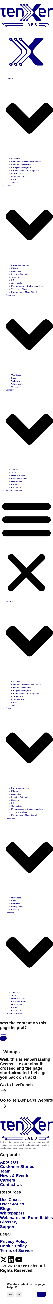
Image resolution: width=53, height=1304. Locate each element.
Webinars (15, 381)
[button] (26, 546)
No (19, 1294)
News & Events (18, 475)
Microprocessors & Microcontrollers (27, 286)
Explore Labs (17, 173)
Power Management (20, 265)
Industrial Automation (20, 274)
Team (13, 472)
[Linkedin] (11, 1259)
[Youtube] (18, 1259)
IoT (12, 280)
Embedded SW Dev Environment (26, 161)
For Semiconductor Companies (25, 170)
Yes (10, 1294)
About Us (15, 470)
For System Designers (21, 167)
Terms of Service (16, 1250)
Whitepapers (17, 384)
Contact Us (16, 487)
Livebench (15, 158)
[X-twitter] (3, 1259)
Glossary (15, 387)
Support (14, 182)
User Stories (16, 481)
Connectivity (16, 283)
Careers (15, 484)
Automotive (16, 271)
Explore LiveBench (14, 490)
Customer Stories (19, 478)
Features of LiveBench (21, 164)
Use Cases (16, 375)
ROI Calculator (17, 176)
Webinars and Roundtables (26, 1217)
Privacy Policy (14, 1241)
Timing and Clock (19, 289)
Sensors (15, 277)
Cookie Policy (13, 1246)
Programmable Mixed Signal (24, 292)
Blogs (13, 378)
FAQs (13, 179)
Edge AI (14, 268)
